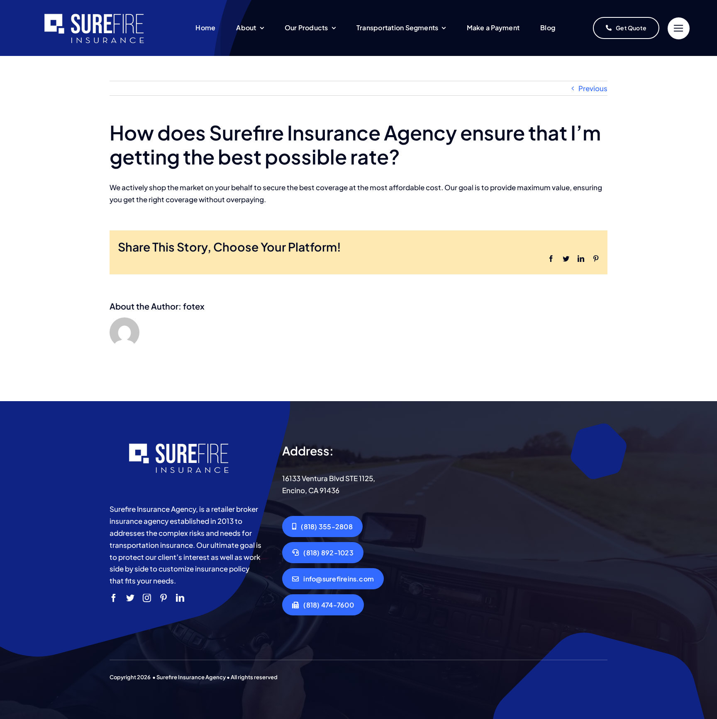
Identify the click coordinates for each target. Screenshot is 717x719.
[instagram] (147, 598)
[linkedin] (180, 598)
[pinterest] (163, 598)
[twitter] (130, 598)
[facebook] (114, 598)
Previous (592, 88)
